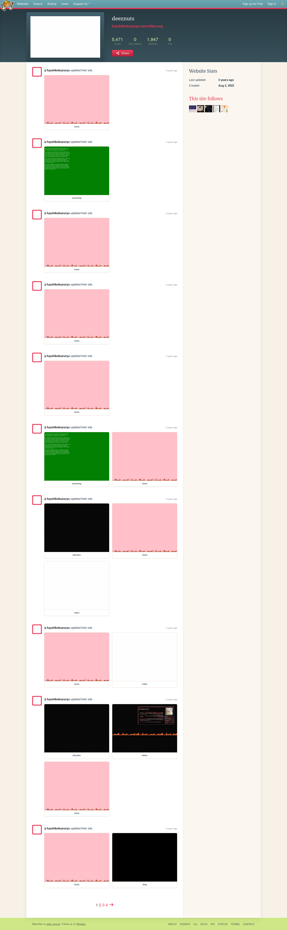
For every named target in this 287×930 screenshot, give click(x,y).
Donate (185, 924)
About (172, 924)
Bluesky (81, 924)
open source (53, 924)
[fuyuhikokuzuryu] (37, 72)
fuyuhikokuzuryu (58, 70)
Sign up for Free (253, 4)
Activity (52, 4)
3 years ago (171, 70)
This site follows (206, 98)
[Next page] (111, 905)
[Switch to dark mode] (283, 4)
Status (223, 924)
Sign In (271, 4)
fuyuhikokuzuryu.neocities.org (137, 26)
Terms (235, 924)
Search (38, 4)
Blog (204, 924)
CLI (195, 924)
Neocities (37, 924)
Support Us (80, 4)
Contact (249, 924)
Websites (23, 4)
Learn (65, 4)
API (212, 924)
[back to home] (7, 5)
